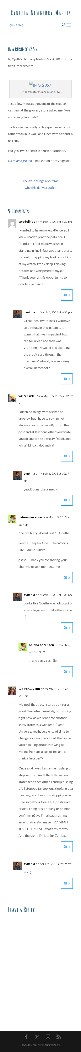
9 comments (25, 66)
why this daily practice (40, 187)
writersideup (28, 396)
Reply (67, 295)
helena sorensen (31, 517)
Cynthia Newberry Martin (28, 59)
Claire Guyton (29, 688)
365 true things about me (41, 181)
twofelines (26, 221)
